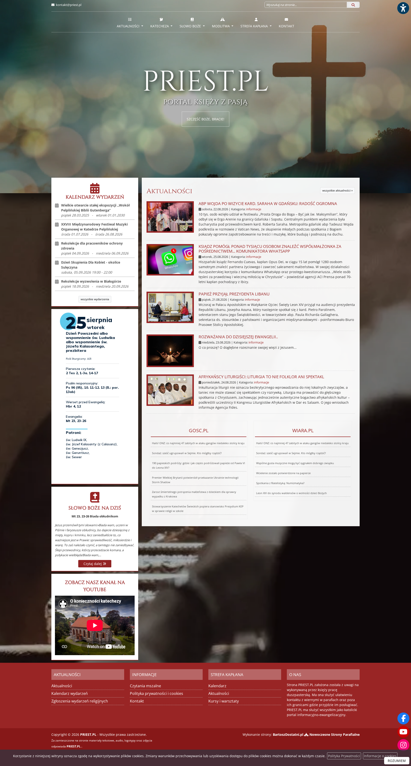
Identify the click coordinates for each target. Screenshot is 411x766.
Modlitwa (221, 26)
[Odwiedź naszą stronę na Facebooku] (403, 718)
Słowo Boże (191, 26)
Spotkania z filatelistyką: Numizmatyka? (280, 483)
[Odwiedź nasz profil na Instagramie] (403, 745)
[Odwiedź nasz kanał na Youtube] (403, 732)
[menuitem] (130, 22)
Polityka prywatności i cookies (156, 693)
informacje (253, 209)
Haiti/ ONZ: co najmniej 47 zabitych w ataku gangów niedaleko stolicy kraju (198, 443)
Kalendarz (217, 685)
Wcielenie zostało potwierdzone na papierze (283, 473)
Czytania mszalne (145, 685)
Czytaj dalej (93, 563)
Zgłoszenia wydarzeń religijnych (79, 701)
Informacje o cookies (380, 756)
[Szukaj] (353, 5)
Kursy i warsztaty (223, 701)
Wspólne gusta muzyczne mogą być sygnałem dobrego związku (295, 463)
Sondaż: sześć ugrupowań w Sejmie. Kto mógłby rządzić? (187, 453)
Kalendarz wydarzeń (69, 693)
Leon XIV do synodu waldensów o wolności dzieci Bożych (291, 493)
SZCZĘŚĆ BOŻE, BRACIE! (205, 119)
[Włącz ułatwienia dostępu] (403, 8)
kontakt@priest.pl (68, 5)
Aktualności (128, 26)
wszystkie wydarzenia (95, 299)
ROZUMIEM (397, 760)
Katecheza (160, 26)
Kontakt (286, 26)
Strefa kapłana (254, 26)
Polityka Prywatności (344, 756)
